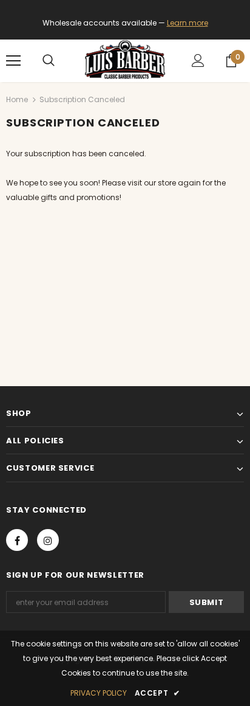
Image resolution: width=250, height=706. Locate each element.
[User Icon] (198, 60)
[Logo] (125, 60)
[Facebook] (17, 540)
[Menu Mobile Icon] (13, 61)
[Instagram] (48, 540)
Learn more (187, 23)
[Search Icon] (48, 61)
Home (17, 99)
